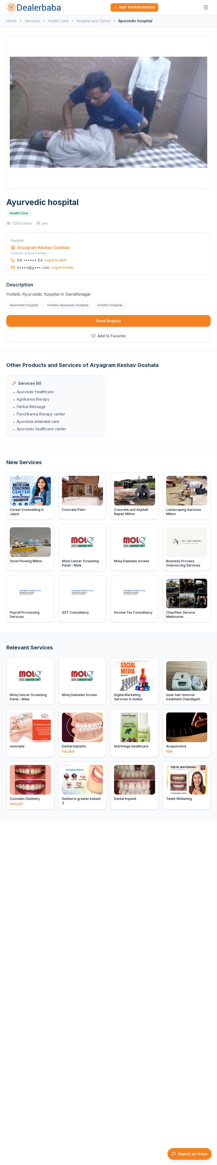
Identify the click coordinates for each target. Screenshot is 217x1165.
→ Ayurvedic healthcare (33, 391)
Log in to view (55, 260)
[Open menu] (206, 7)
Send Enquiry (108, 320)
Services (32, 21)
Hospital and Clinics (93, 21)
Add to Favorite (112, 336)
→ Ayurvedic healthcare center (39, 429)
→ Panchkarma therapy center (38, 414)
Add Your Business (137, 7)
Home (11, 21)
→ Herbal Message (29, 406)
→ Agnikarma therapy (30, 399)
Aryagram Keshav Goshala (43, 247)
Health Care (58, 21)
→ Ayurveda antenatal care (35, 421)
